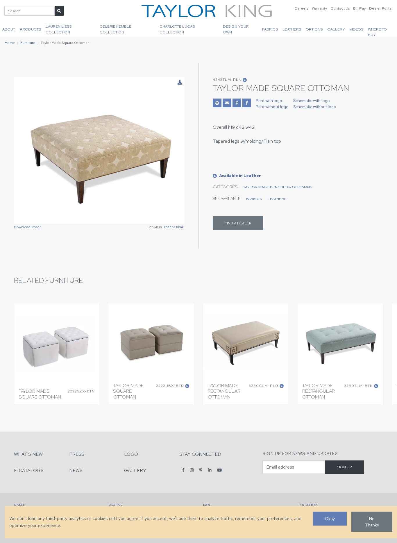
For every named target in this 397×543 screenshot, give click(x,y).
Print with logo (269, 100)
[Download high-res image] (180, 82)
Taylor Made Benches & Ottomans (277, 187)
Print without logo (272, 106)
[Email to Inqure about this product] (227, 103)
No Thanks (372, 522)
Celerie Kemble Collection (115, 29)
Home (10, 42)
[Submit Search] (59, 11)
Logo (131, 454)
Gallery (336, 29)
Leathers (291, 29)
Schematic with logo (311, 100)
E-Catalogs (29, 470)
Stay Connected (200, 454)
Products (30, 29)
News (76, 470)
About (8, 29)
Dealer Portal (380, 8)
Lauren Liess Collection (58, 29)
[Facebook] (183, 470)
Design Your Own (236, 29)
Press (76, 454)
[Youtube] (219, 470)
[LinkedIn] (210, 470)
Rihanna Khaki (174, 227)
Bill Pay (359, 8)
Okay (330, 518)
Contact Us (340, 8)
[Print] (217, 103)
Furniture (27, 42)
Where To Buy (377, 32)
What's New (28, 454)
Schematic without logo (314, 106)
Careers (301, 8)
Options (314, 29)
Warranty (319, 8)
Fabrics (270, 29)
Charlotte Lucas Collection (177, 29)
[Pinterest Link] (237, 103)
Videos (356, 29)
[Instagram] (192, 470)
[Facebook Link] (246, 103)
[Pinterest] (200, 470)
